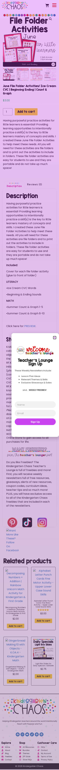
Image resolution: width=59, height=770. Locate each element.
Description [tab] (14, 186)
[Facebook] (18, 734)
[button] (50, 19)
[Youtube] (27, 734)
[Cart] (47, 5)
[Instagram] (22, 734)
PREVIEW (30, 326)
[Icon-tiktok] (32, 734)
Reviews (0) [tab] (34, 184)
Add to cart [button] (15, 626)
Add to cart (26, 111)
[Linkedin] (41, 734)
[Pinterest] (37, 734)
